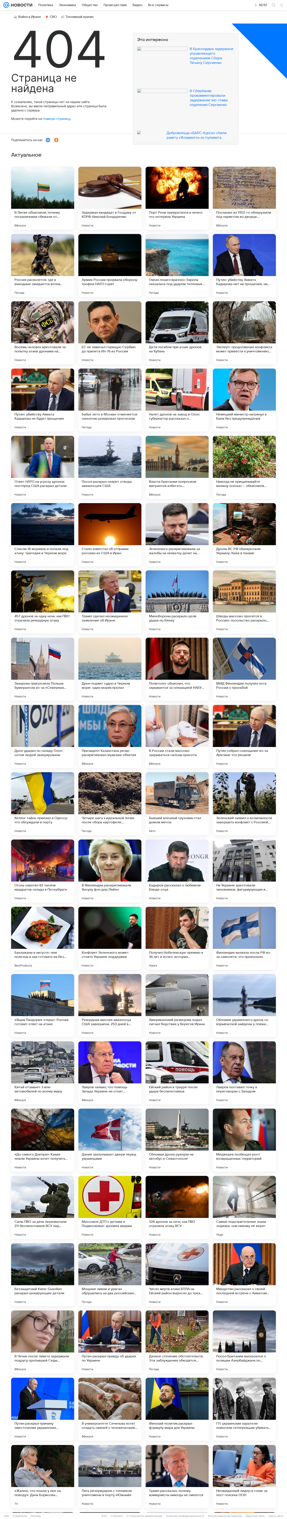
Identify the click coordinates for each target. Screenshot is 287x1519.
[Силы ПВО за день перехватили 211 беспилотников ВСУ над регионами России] (42, 1207)
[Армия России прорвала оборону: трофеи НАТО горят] (109, 265)
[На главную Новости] (20, 5)
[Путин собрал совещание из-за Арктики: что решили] (244, 736)
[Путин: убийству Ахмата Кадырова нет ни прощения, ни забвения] (244, 265)
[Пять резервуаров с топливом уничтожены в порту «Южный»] (109, 1476)
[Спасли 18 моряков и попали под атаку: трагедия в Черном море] (42, 534)
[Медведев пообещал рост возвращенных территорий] (244, 1140)
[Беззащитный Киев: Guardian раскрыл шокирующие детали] (42, 1274)
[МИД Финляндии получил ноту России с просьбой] (244, 669)
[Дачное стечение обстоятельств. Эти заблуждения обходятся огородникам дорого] (177, 1342)
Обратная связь (255, 1516)
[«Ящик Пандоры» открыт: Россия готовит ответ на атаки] (42, 1005)
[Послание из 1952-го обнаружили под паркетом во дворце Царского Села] (244, 198)
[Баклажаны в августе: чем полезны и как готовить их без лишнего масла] (42, 938)
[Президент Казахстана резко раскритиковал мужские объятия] (109, 736)
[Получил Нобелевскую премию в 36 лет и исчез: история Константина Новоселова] (177, 938)
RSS (104, 1516)
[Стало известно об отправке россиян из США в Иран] (109, 534)
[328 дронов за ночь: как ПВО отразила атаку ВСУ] (177, 1207)
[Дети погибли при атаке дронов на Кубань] (177, 332)
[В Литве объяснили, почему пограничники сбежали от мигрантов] (42, 198)
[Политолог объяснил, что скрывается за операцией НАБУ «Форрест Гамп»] (177, 669)
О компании (20, 1516)
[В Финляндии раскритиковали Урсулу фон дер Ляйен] (109, 871)
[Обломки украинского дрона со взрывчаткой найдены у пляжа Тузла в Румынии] (244, 1005)
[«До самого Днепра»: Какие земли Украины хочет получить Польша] (42, 1140)
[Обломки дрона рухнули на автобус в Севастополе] (177, 1140)
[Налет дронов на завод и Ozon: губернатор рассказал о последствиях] (177, 400)
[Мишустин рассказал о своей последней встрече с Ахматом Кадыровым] (244, 1274)
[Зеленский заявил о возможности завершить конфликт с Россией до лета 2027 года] (244, 803)
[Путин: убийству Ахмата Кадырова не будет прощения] (42, 400)
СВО (53, 17)
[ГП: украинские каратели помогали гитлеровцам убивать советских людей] (244, 1409)
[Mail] (6, 5)
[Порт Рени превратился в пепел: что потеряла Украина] (177, 198)
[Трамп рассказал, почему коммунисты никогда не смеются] (177, 1476)
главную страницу (56, 119)
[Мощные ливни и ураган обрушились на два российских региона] (109, 1274)
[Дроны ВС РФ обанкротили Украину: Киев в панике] (244, 534)
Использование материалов (225, 1516)
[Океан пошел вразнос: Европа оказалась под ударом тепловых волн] (177, 265)
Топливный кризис (80, 17)
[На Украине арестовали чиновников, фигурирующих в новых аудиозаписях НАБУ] (244, 871)
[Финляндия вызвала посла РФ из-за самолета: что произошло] (244, 938)
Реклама (36, 1516)
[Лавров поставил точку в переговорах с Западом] (244, 1072)
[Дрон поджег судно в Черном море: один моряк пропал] (109, 669)
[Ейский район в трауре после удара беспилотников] (177, 1072)
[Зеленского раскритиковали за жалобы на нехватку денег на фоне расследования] (177, 534)
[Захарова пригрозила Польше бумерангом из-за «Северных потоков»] (42, 669)
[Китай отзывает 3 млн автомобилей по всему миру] (42, 1072)
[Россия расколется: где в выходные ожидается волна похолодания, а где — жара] (42, 265)
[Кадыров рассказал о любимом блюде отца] (177, 871)
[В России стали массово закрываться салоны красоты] (177, 736)
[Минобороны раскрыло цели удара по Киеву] (177, 601)
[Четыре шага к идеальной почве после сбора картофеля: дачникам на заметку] (109, 803)
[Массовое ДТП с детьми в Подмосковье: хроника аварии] (109, 1207)
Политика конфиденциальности (185, 1516)
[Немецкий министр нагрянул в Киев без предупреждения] (244, 400)
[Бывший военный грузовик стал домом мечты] (177, 803)
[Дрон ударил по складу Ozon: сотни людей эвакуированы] (42, 736)
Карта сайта (276, 1516)
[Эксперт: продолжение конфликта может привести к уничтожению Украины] (244, 332)
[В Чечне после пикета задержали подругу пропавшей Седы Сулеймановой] (42, 1342)
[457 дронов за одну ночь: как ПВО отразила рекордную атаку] (42, 601)
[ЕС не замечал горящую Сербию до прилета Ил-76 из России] (109, 332)
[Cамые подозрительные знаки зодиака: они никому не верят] (244, 1207)
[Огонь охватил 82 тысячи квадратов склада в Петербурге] (42, 871)
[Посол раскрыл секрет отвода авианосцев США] (109, 467)
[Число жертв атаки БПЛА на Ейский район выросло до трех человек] (177, 1274)
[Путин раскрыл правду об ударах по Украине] (109, 1342)
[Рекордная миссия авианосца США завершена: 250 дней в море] (109, 1005)
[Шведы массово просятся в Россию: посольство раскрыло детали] (244, 601)
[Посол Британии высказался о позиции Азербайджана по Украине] (244, 1342)
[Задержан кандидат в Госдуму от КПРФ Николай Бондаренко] (109, 198)
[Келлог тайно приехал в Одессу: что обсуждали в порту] (42, 803)
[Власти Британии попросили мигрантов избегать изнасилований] (177, 467)
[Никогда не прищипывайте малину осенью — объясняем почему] (244, 467)
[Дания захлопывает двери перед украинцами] (109, 1140)
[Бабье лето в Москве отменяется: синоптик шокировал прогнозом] (109, 400)
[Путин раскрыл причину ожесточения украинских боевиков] (42, 1409)
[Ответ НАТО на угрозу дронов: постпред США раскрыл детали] (42, 467)
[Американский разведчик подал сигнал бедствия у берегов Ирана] (177, 1005)
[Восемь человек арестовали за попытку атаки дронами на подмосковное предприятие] (42, 332)
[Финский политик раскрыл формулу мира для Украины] (177, 1409)
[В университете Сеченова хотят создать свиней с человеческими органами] (109, 1409)
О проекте (117, 1516)
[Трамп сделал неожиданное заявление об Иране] (109, 601)
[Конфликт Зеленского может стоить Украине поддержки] (109, 938)
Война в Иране (29, 17)
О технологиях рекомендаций (144, 1516)
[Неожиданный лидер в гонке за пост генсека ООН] (244, 1476)
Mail (6, 1516)
